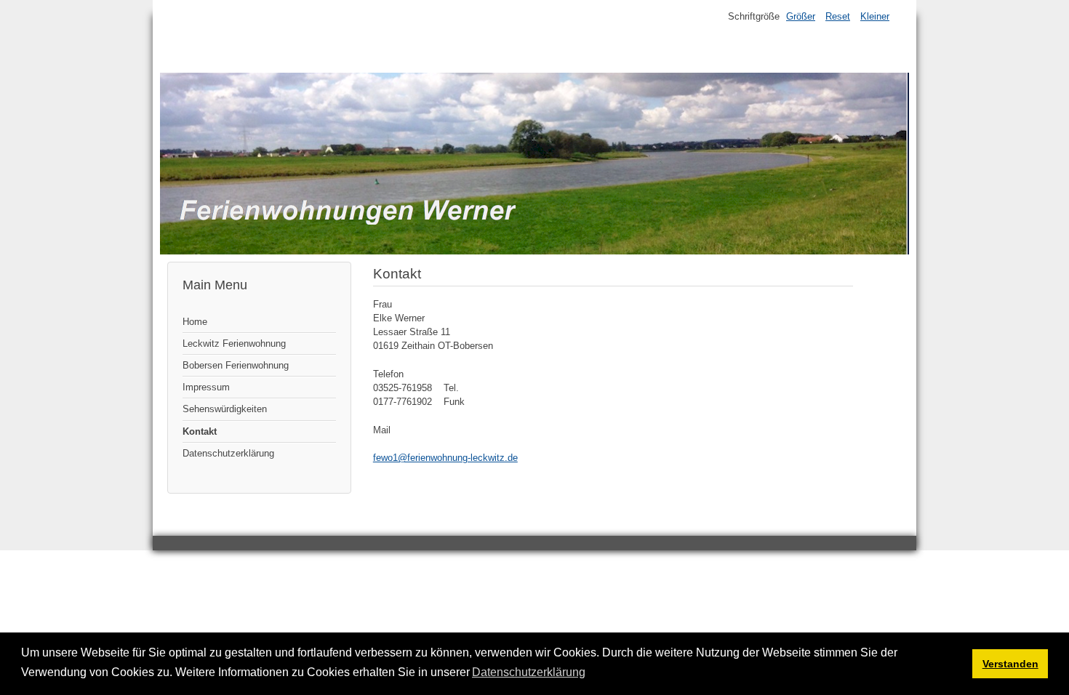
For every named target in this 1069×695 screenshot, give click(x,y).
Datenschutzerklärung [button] (528, 672)
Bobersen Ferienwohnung (236, 365)
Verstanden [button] (1010, 664)
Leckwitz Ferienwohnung (234, 343)
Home (195, 321)
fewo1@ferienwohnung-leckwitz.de (445, 457)
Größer (800, 16)
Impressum (206, 387)
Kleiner (874, 16)
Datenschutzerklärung (228, 453)
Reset (837, 16)
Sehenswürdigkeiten (225, 408)
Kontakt (200, 431)
